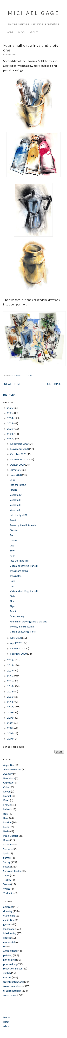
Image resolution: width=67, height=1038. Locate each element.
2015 (10, 681)
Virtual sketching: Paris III (24, 565)
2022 (10, 428)
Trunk (13, 520)
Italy (5, 813)
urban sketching (12, 990)
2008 (10, 717)
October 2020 (18, 454)
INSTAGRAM (10, 394)
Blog (21, 32)
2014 (10, 686)
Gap (12, 545)
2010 (10, 707)
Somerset (8, 848)
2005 (10, 733)
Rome (6, 840)
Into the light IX (18, 515)
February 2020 (18, 653)
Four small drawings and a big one (28, 621)
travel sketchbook (13, 981)
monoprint (9, 941)
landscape (8, 928)
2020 (10, 439)
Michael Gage (33, 13)
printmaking (10, 964)
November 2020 (19, 448)
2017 (10, 670)
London (7, 822)
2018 (10, 665)
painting (7, 955)
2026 (10, 407)
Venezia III (15, 499)
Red (12, 535)
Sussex (7, 866)
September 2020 (19, 459)
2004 (10, 738)
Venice (7, 884)
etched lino (9, 915)
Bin (11, 585)
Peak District (10, 835)
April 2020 (16, 643)
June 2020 (16, 474)
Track (13, 611)
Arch (12, 555)
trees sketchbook (13, 986)
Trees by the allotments (23, 525)
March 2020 (17, 648)
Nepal (6, 826)
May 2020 (16, 637)
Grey (12, 479)
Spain (6, 853)
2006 (10, 727)
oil (4, 946)
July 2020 (15, 469)
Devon (7, 791)
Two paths (15, 575)
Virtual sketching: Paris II (24, 591)
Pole (12, 580)
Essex (6, 800)
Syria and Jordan (12, 870)
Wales (6, 888)
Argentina (8, 764)
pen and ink (9, 959)
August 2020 (17, 464)
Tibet (6, 875)
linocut (7, 937)
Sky (12, 601)
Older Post (55, 383)
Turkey (7, 879)
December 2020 (19, 443)
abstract (8, 906)
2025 (10, 412)
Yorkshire (8, 892)
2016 (10, 675)
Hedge (13, 489)
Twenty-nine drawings (22, 626)
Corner (14, 540)
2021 (10, 433)
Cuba (6, 787)
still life (28, 375)
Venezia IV (16, 494)
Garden (14, 530)
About (33, 32)
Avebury (8, 773)
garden (7, 924)
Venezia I (15, 510)
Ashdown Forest (12, 769)
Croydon (8, 782)
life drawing (9, 933)
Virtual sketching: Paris (23, 631)
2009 (10, 712)
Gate (12, 596)
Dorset (7, 795)
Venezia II (15, 504)
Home (10, 32)
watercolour (10, 994)
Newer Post (12, 383)
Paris (6, 831)
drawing (17, 375)
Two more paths (19, 570)
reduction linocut (12, 968)
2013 (10, 691)
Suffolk (7, 857)
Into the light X (18, 484)
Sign (12, 606)
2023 (10, 423)
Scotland (8, 844)
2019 (10, 660)
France (7, 804)
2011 (10, 701)
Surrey (6, 862)
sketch (7, 972)
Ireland (7, 809)
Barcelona (9, 778)
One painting (17, 616)
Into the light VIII (19, 560)
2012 (10, 696)
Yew (12, 550)
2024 (10, 418)
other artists (10, 950)
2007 (10, 722)
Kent (6, 817)
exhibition (8, 919)
